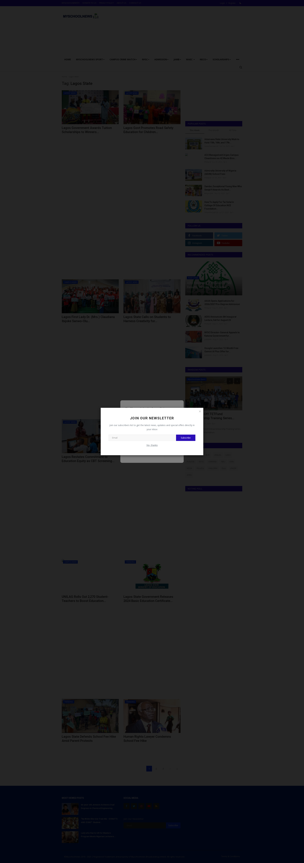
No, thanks (152, 445)
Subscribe (186, 437)
